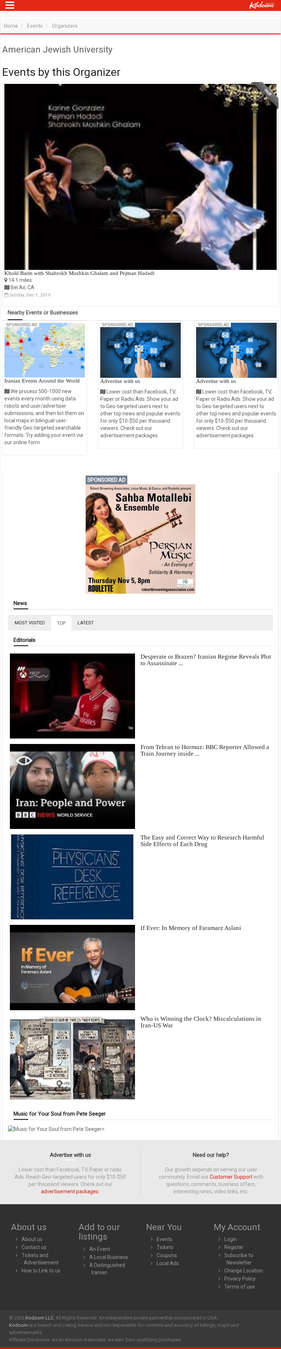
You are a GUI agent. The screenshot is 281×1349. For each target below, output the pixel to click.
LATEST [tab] (86, 622)
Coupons (167, 1255)
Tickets (165, 1247)
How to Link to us (41, 1271)
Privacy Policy (240, 1279)
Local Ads (168, 1263)
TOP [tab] (61, 623)
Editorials (24, 640)
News (20, 603)
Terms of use (239, 1287)
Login (230, 1239)
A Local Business (108, 1257)
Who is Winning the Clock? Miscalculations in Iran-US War (200, 1022)
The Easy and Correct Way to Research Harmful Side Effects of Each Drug (202, 841)
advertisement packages (69, 1191)
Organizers (65, 26)
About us (32, 1239)
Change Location (243, 1271)
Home (11, 26)
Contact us (34, 1247)
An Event (99, 1249)
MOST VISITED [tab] (30, 622)
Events (35, 26)
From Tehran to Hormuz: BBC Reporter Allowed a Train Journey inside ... (204, 750)
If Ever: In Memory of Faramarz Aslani (190, 927)
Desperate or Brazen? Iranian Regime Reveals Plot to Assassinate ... (205, 660)
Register (234, 1247)
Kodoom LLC (39, 1318)
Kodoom (18, 1325)
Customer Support (231, 1177)
